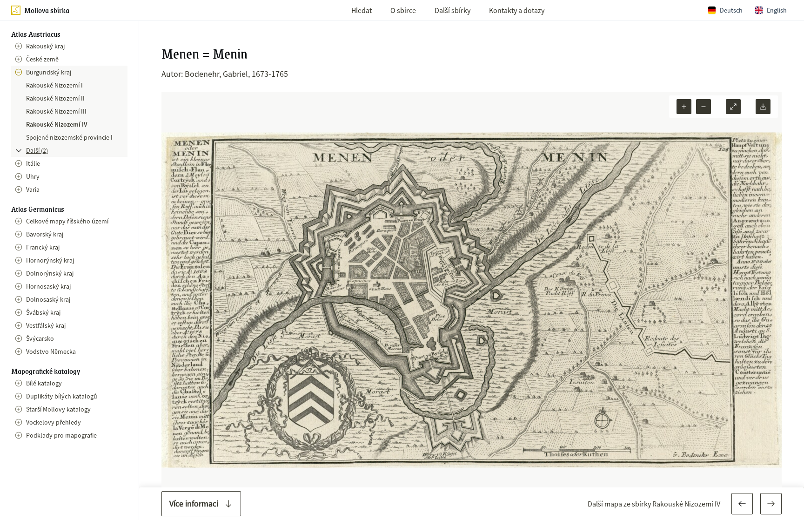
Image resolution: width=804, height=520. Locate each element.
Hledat (361, 10)
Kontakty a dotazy (516, 10)
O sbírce (403, 10)
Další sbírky (452, 10)
